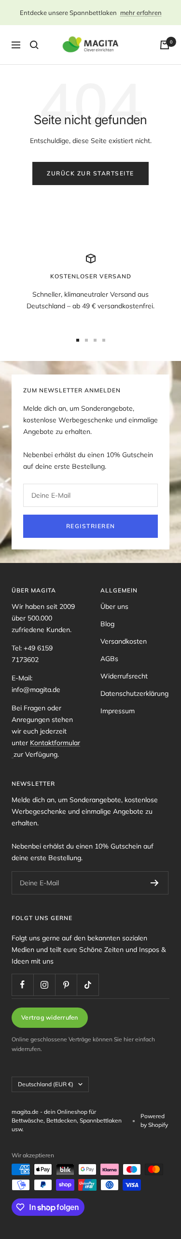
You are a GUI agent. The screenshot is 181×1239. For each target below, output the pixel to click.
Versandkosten (123, 641)
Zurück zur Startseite (90, 173)
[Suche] (34, 45)
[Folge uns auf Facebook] (22, 984)
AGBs (109, 658)
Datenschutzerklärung (134, 693)
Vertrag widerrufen (49, 1017)
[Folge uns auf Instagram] (44, 984)
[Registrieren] (155, 882)
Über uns (114, 606)
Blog (107, 624)
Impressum (117, 710)
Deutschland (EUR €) (45, 1084)
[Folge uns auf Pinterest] (66, 984)
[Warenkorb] (164, 45)
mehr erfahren (141, 12)
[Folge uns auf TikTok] (87, 984)
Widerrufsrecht (124, 676)
